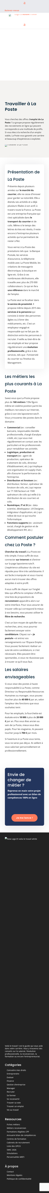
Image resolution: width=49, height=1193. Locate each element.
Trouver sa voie (14, 1102)
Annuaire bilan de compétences (21, 1135)
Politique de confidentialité (19, 1179)
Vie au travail (13, 1110)
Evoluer (10, 1077)
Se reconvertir (13, 1099)
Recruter (11, 1091)
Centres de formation (16, 1139)
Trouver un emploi (15, 1106)
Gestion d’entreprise (16, 1084)
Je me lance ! (24, 817)
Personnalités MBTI (15, 1157)
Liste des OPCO (14, 1146)
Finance (10, 1081)
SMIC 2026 (11, 1149)
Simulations (12, 1153)
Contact (10, 1171)
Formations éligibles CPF (18, 1131)
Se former (11, 1095)
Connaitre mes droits (16, 1070)
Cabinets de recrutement (18, 1142)
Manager (11, 1088)
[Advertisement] (24, 54)
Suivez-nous (12, 10)
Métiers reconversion (16, 1128)
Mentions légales (14, 1175)
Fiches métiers (13, 1124)
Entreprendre (13, 1073)
